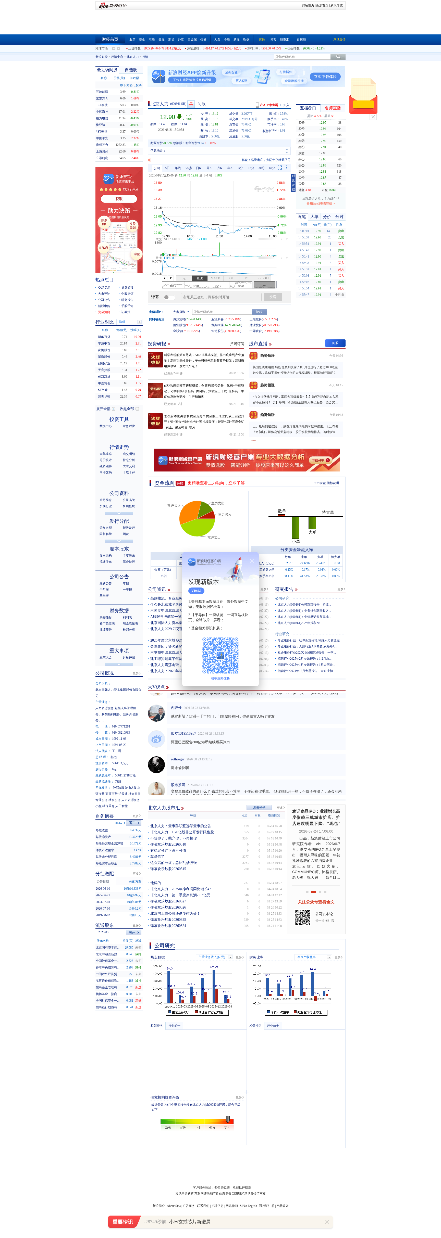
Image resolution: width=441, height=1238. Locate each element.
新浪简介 (159, 1206)
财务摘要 (104, 816)
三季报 (104, 595)
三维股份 (256, 319)
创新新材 (104, 376)
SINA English (248, 1206)
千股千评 (127, 306)
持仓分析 (129, 460)
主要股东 (129, 555)
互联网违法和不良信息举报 (212, 1193)
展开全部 (103, 409)
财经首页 (308, 5)
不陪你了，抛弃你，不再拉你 (173, 838)
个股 (227, 39)
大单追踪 (106, 454)
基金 (142, 39)
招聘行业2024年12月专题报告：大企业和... (306, 671)
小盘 (98, 806)
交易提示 (104, 287)
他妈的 (155, 883)
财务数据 (119, 610)
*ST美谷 (101, 131)
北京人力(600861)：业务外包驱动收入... (304, 610)
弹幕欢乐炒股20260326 (168, 907)
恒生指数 (293, 48)
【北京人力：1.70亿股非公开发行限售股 (182, 832)
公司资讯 (157, 589)
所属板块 (129, 506)
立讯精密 (102, 158)
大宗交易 (129, 466)
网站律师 (232, 1206)
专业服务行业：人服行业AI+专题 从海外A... (307, 646)
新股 (237, 39)
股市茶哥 (178, 774)
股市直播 (258, 343)
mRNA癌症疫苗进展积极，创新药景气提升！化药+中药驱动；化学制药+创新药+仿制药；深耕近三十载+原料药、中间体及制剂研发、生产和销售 (204, 391)
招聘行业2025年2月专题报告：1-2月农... (305, 658)
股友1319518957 (183, 723)
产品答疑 (282, 1206)
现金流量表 (130, 623)
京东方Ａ (102, 98)
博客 (273, 39)
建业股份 (256, 325)
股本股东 (119, 549)
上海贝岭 (102, 151)
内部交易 (106, 472)
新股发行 (129, 528)
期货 (171, 39)
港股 (152, 39)
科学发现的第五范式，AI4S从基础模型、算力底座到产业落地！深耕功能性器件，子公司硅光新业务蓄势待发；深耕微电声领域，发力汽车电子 (204, 360)
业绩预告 (106, 629)
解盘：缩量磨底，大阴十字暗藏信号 (266, 160)
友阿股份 (104, 350)
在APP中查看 (269, 105)
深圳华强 (104, 396)
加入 (286, 105)
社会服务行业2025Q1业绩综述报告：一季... (307, 652)
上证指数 (134, 48)
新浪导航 (336, 5)
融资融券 (106, 466)
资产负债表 (107, 623)
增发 (126, 534)
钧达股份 (217, 331)
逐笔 (302, 216)
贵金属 (192, 39)
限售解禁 (106, 534)
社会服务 (134, 794)
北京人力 (133, 57)
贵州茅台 (102, 145)
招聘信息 (217, 1206)
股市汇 (284, 39)
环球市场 (101, 48)
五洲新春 (217, 319)
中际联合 (256, 331)
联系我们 (203, 1206)
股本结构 (106, 555)
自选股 (301, 39)
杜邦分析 (129, 629)
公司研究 (282, 598)
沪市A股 (131, 787)
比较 (259, 312)
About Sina (174, 1206)
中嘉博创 (104, 383)
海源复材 (179, 319)
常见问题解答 (184, 1193)
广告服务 (189, 1206)
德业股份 (179, 325)
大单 (314, 216)
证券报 (125, 312)
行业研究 (282, 634)
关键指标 (106, 617)
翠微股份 (104, 357)
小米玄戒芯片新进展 (190, 1221)
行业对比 (104, 322)
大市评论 (104, 294)
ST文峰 (103, 390)
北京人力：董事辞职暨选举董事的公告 (180, 826)
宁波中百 (104, 343)
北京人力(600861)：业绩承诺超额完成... (304, 617)
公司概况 (104, 673)
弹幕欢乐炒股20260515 (168, 869)
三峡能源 (102, 92)
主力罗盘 (320, 483)
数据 (246, 39)
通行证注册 (266, 1206)
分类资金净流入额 (296, 549)
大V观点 (156, 687)
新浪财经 (101, 57)
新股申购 (104, 306)
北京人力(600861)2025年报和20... (300, 623)
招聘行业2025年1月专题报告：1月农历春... (306, 665)
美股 (161, 39)
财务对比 (129, 426)
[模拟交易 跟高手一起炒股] (191, 104)
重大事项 (119, 650)
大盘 (217, 39)
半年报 (104, 589)
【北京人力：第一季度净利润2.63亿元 (180, 895)
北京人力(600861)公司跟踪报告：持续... (304, 604)
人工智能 (121, 806)
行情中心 (117, 57)
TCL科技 (102, 105)
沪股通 (123, 794)
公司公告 (104, 300)
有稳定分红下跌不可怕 (168, 850)
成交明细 (129, 454)
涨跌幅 (134, 78)
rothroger (178, 749)
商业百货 (156, 143)
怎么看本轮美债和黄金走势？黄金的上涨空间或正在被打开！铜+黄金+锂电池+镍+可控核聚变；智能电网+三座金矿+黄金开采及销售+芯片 (204, 421)
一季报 (127, 589)
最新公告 (106, 583)
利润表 (127, 617)
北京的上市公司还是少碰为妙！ (175, 913)
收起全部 (127, 409)
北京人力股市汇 (164, 807)
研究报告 (284, 589)
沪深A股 (118, 787)
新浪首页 (322, 5)
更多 (263, 589)
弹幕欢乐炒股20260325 (168, 920)
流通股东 (106, 562)
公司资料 (119, 493)
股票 (132, 39)
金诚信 (177, 331)
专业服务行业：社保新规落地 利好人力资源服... (310, 640)
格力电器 (102, 118)
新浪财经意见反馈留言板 (249, 1193)
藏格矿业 (104, 363)
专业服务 (101, 800)
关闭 (373, 117)
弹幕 (155, 297)
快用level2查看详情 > (321, 204)
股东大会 (106, 657)
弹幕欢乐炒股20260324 (168, 926)
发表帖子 (259, 807)
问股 (202, 103)
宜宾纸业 (217, 325)
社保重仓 (108, 806)
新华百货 (191, 143)
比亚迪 (100, 125)
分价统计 (106, 460)
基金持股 (129, 562)
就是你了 (157, 857)
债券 (203, 39)
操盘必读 (127, 287)
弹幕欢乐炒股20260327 (168, 901)
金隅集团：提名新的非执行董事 (175, 646)
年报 (126, 583)
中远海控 (102, 111)
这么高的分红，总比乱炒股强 (173, 863)
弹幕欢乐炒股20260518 (168, 844)
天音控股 (104, 370)
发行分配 (119, 521)
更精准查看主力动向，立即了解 (216, 483)
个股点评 (127, 294)
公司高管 (129, 500)
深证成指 (193, 48)
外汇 (181, 39)
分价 (327, 216)
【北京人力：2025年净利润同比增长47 (180, 889)
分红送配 (106, 528)
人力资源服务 (130, 800)
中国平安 (102, 138)
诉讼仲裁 (129, 657)
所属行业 (106, 506)
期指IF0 (252, 48)
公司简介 (106, 500)
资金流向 (164, 483)
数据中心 (106, 426)
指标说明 (333, 483)
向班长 (176, 697)
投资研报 (157, 343)
